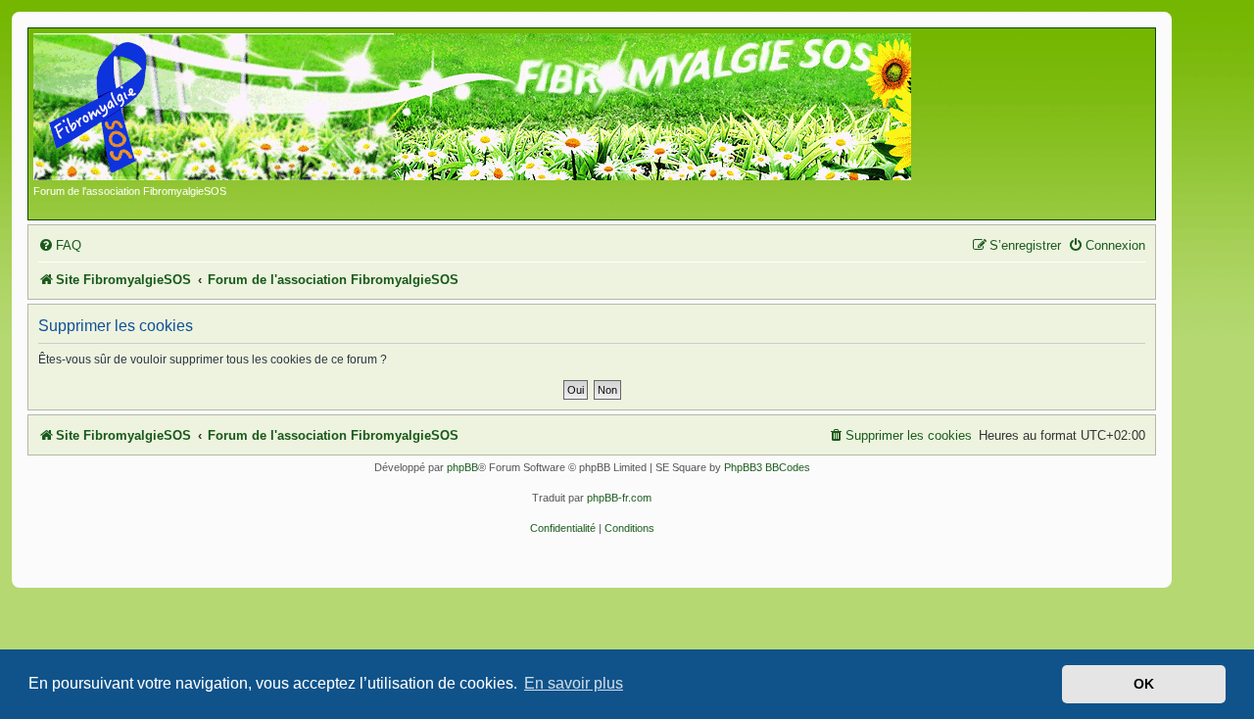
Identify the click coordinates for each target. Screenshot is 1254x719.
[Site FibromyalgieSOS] (503, 108)
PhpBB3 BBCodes (767, 467)
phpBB (462, 467)
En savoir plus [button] (573, 683)
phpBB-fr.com (619, 497)
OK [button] (1143, 684)
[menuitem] (59, 245)
